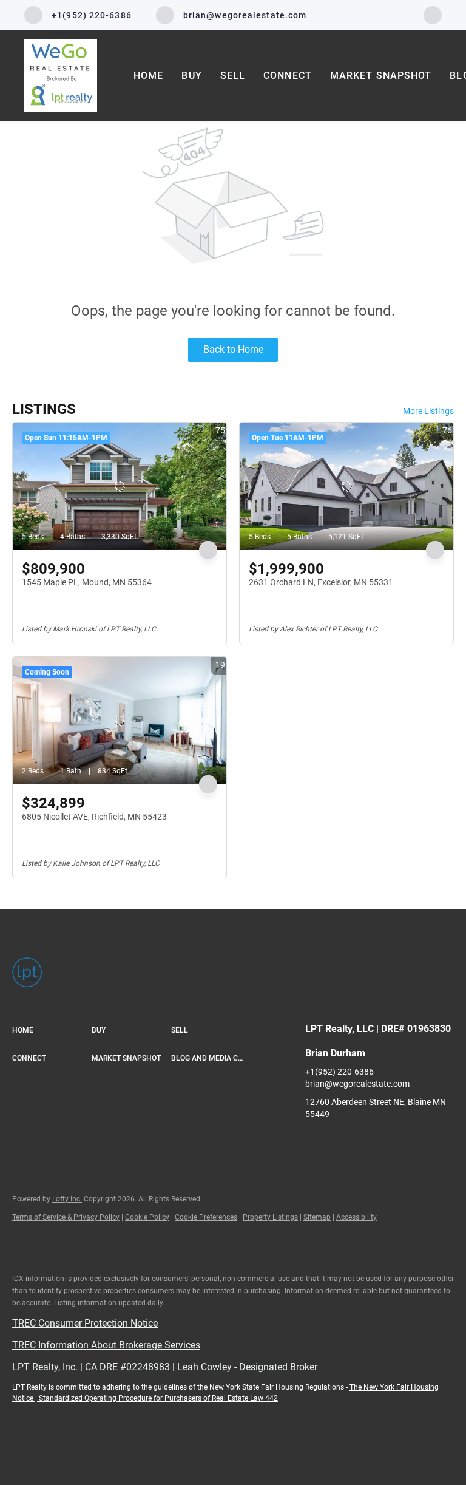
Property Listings (270, 1217)
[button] (52, 1031)
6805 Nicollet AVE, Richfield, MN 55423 (94, 816)
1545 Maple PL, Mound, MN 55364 (87, 582)
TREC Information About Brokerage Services (106, 1345)
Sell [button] (232, 75)
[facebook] (433, 14)
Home (148, 75)
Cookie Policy (147, 1217)
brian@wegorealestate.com (357, 1084)
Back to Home (233, 349)
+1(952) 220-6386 (339, 1071)
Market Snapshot (381, 75)
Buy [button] (191, 75)
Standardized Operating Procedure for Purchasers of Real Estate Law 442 (158, 1398)
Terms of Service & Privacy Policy (66, 1217)
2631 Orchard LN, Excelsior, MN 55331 (321, 582)
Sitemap (317, 1217)
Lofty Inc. (67, 1199)
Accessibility (356, 1217)
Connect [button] (287, 75)
